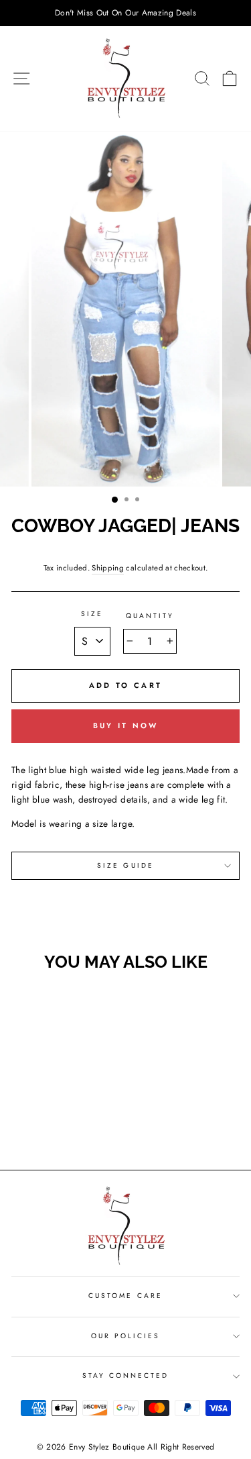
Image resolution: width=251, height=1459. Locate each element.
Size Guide (125, 865)
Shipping (108, 567)
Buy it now (126, 725)
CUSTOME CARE (125, 1296)
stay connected (125, 1375)
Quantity (150, 616)
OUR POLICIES (126, 1336)
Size (92, 614)
